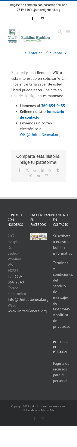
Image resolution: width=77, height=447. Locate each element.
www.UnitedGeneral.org (27, 310)
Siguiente (54, 52)
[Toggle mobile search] (60, 31)
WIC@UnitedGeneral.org (40, 134)
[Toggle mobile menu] (68, 31)
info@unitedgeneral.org (43, 10)
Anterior (35, 52)
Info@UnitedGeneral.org (28, 299)
